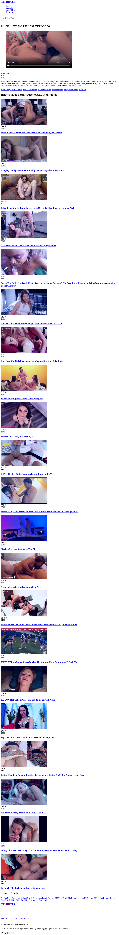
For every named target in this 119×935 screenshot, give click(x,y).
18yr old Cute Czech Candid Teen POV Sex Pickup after (28, 737)
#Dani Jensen (17, 90)
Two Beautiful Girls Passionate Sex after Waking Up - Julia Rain (32, 361)
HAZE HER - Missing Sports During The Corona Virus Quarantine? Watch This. (40, 662)
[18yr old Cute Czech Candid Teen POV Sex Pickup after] (24, 729)
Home (8, 6)
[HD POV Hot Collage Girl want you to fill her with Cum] (24, 691)
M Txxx (59, 898)
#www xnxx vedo (44, 90)
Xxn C (53, 898)
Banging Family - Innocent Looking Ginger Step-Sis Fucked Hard (32, 170)
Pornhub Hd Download (86, 898)
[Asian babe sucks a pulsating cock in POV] (24, 578)
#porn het (82, 90)
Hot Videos (10, 12)
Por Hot (4, 898)
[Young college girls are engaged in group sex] (24, 390)
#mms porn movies (30, 90)
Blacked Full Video (70, 898)
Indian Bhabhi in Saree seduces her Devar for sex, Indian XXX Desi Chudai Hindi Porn (42, 775)
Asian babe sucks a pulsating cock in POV (21, 587)
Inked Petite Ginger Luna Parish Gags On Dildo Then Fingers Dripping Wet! (37, 208)
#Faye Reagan (6, 90)
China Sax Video (22, 900)
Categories (9, 8)
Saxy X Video (10, 900)
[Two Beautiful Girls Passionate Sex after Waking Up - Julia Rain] (24, 352)
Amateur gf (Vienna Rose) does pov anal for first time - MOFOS (31, 323)
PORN (8, 2)
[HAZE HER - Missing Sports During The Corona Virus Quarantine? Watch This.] (24, 653)
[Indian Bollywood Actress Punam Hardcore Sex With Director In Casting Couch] (24, 503)
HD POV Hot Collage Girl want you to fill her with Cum (28, 700)
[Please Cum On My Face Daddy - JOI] (24, 428)
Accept (4, 933)
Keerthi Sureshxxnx (34, 898)
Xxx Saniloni (22, 898)
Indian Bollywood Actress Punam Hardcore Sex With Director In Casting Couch (39, 511)
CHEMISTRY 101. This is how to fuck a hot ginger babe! (28, 245)
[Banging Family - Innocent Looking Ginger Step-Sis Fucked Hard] (24, 162)
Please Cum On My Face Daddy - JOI (19, 436)
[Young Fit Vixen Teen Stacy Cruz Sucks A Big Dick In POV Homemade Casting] (24, 842)
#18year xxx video (71, 90)
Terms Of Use (18, 918)
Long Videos (10, 10)
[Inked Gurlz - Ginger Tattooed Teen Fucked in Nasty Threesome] (24, 124)
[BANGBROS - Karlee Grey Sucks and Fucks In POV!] (24, 465)
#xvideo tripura (57, 90)
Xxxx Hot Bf (100, 898)
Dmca (26, 918)
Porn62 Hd (46, 898)
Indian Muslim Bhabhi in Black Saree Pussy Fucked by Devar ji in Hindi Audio (39, 624)
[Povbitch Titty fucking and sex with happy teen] (24, 879)
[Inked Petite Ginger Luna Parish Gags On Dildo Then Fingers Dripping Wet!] (24, 199)
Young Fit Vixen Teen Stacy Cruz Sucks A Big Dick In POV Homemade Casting (39, 850)
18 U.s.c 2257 (6, 918)
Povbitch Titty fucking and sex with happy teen (23, 888)
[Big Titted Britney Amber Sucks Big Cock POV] (24, 804)
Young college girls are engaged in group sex (22, 398)
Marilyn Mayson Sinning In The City (19, 549)
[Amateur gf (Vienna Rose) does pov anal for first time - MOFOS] (24, 315)
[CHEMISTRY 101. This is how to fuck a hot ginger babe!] (24, 237)
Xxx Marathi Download (38, 900)
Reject (11, 933)
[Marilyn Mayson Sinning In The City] (24, 541)
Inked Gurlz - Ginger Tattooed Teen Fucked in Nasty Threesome (31, 132)
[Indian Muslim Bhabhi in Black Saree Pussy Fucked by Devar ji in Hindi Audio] (24, 616)
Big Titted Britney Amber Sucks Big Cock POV (23, 812)
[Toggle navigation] (16, 2)
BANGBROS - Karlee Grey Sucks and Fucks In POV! (27, 474)
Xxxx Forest (11, 898)
